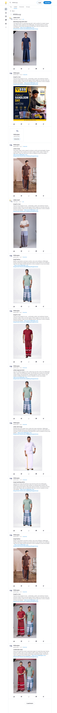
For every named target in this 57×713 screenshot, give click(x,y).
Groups (28, 7)
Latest (15, 7)
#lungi (14, 29)
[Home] (6, 2)
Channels (21, 7)
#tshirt (17, 29)
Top (11, 7)
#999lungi (28, 29)
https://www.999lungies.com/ (27, 27)
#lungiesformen (34, 29)
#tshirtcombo (23, 29)
